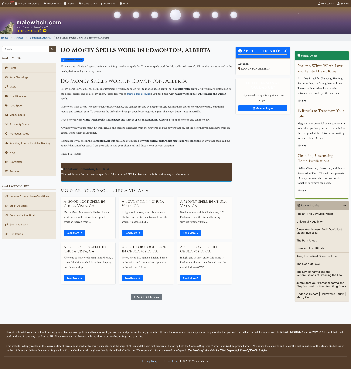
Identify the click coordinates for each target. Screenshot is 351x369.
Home (4, 37)
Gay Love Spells (18, 224)
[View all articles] (344, 205)
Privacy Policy (150, 361)
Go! (53, 49)
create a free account (138, 94)
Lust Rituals (16, 234)
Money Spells (17, 114)
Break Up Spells (18, 205)
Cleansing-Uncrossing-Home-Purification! (316, 158)
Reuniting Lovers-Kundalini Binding (29, 143)
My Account (327, 3)
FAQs (125, 3)
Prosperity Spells (19, 124)
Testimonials (53, 3)
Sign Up (344, 3)
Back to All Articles (147, 297)
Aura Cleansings (18, 77)
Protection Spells (19, 133)
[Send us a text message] (44, 31)
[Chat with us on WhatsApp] (39, 31)
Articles (71, 3)
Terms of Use (170, 361)
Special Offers (89, 3)
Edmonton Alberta (40, 37)
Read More (73, 232)
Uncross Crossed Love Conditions (29, 196)
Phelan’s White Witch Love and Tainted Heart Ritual (320, 68)
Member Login (264, 108)
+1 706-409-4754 (26, 31)
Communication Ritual (22, 215)
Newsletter (110, 3)
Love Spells (15, 105)
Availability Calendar (28, 3)
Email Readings (18, 96)
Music (8, 3)
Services (14, 171)
